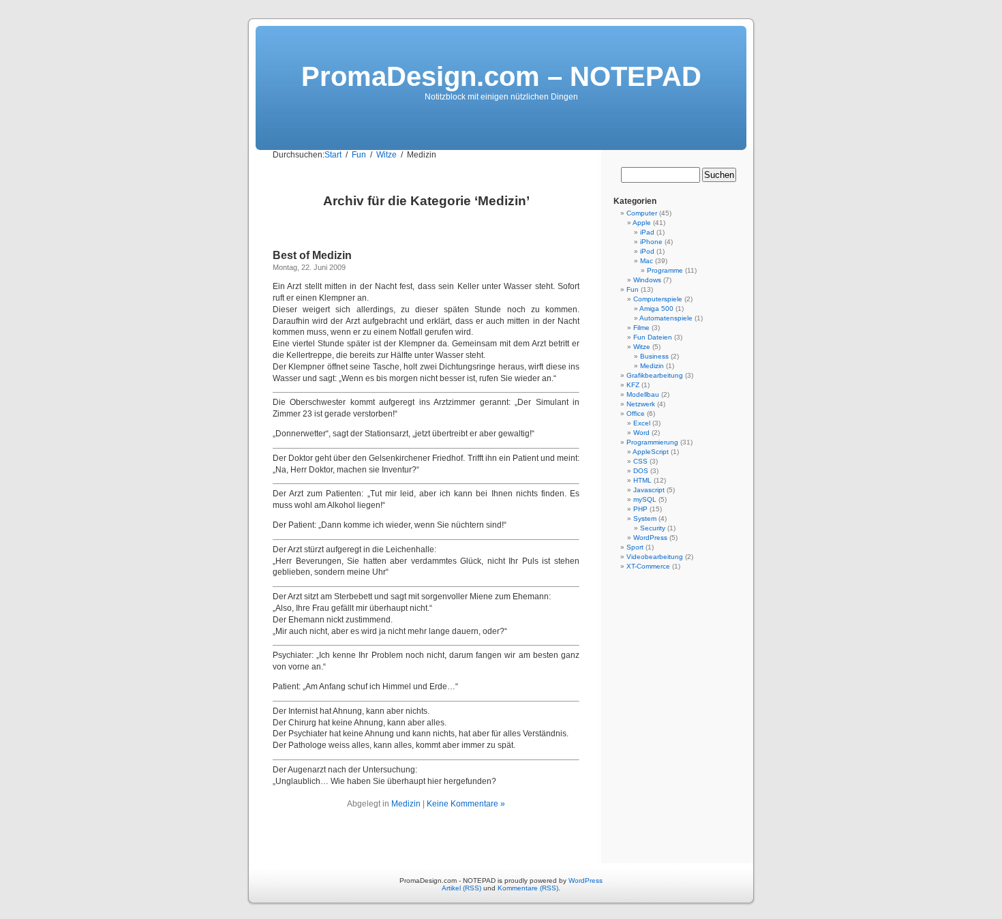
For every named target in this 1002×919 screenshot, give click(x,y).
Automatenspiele (666, 318)
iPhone (651, 241)
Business (654, 356)
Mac (646, 261)
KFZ (632, 385)
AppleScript (651, 451)
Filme (641, 327)
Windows (647, 280)
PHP (640, 509)
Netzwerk (640, 404)
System (644, 518)
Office (635, 413)
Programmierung (652, 442)
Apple (642, 222)
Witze (641, 346)
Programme (665, 270)
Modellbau (642, 394)
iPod (647, 251)
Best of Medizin (312, 255)
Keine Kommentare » (466, 804)
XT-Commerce (648, 566)
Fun (632, 289)
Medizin (406, 804)
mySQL (644, 499)
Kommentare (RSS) (528, 888)
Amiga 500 (656, 308)
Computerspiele (657, 299)
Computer (641, 213)
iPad (647, 232)
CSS (640, 461)
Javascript (649, 490)
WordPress (650, 537)
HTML (642, 480)
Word (641, 432)
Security (652, 528)
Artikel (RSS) (461, 888)
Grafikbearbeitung (654, 375)
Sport (634, 547)
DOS (640, 470)
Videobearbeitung (654, 556)
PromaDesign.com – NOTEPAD (501, 76)
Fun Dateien (652, 337)
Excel (641, 423)
